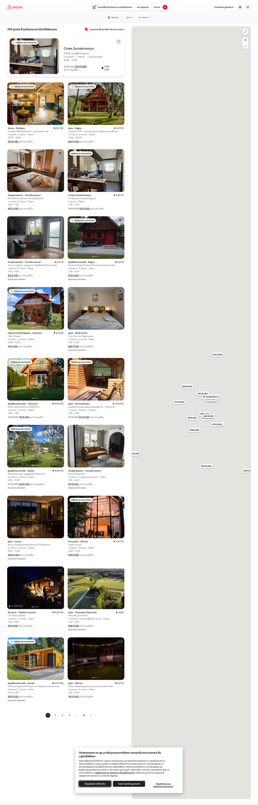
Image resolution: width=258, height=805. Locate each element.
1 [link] (47, 715)
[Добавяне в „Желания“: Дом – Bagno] (120, 86)
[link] (41, 715)
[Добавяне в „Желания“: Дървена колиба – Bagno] (120, 220)
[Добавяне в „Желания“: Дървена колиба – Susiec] (59, 428)
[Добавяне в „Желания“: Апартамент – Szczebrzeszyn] (59, 153)
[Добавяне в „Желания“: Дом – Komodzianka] (120, 361)
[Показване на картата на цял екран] (245, 32)
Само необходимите (129, 783)
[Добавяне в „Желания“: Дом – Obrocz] (120, 641)
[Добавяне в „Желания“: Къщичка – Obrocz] (120, 499)
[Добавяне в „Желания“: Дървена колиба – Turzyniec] (59, 361)
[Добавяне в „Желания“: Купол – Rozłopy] (59, 86)
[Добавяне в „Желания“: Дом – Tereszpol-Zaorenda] (120, 570)
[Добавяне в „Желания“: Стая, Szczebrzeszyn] (120, 153)
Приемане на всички (95, 783)
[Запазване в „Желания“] (118, 41)
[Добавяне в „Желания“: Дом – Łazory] (59, 499)
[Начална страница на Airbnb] (14, 7)
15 (84, 715)
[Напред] (91, 715)
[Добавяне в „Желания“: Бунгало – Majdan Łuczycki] (59, 570)
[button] (81, 66)
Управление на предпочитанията (163, 785)
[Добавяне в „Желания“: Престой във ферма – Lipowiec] (59, 291)
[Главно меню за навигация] (248, 7)
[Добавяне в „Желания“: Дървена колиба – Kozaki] (59, 641)
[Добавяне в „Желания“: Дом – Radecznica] (120, 291)
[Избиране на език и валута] (240, 7)
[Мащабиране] (245, 40)
